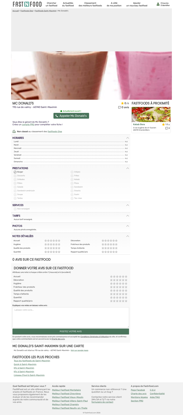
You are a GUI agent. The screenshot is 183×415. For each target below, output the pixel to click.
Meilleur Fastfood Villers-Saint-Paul (70, 401)
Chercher (51, 4)
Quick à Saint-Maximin (25, 364)
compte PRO (28, 124)
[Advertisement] (91, 32)
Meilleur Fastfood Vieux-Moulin (67, 397)
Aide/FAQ (155, 397)
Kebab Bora (139, 124)
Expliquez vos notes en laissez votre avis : (30, 305)
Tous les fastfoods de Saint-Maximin (32, 360)
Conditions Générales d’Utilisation (95, 337)
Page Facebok (138, 390)
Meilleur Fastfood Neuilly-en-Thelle (69, 408)
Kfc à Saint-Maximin (24, 368)
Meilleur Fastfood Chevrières (66, 393)
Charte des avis (58, 339)
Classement (90, 4)
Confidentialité (157, 393)
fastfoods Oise (55, 131)
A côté (114, 4)
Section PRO (137, 401)
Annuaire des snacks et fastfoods (27, 4)
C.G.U (152, 390)
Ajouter (136, 4)
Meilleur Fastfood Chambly (65, 404)
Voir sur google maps (79, 350)
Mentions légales (139, 397)
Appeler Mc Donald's (73, 116)
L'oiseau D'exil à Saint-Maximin (29, 375)
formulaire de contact (102, 402)
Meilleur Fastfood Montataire (66, 390)
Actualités (68, 4)
